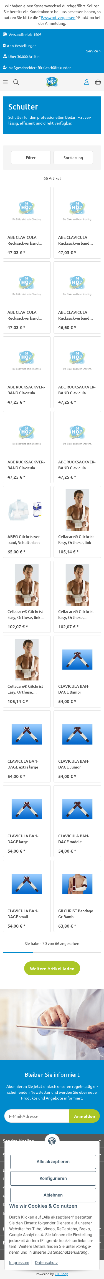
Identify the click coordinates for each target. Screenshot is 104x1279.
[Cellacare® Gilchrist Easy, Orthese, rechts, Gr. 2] (27, 660)
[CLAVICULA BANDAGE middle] (77, 809)
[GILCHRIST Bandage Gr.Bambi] (77, 884)
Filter (31, 157)
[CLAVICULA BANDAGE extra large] (27, 734)
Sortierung (73, 157)
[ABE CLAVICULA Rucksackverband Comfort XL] (77, 285)
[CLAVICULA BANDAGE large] (27, 809)
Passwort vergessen (58, 17)
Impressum (19, 1262)
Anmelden (84, 1116)
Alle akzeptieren (53, 1161)
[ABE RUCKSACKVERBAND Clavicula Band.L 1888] (27, 360)
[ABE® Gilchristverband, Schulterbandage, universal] (27, 510)
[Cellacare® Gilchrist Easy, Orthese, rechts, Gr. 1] (77, 585)
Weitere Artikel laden (52, 968)
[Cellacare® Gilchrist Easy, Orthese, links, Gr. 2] (27, 585)
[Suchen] (16, 82)
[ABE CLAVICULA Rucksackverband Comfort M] (77, 211)
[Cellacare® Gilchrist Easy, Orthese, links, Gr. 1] (77, 510)
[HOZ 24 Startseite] (52, 81)
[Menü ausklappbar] (5, 82)
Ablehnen (53, 1195)
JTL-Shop (61, 1273)
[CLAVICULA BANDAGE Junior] (77, 734)
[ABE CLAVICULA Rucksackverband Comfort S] (27, 285)
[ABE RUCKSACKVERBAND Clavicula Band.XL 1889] (77, 435)
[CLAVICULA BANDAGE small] (27, 884)
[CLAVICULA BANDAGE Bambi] (77, 660)
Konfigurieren (53, 1178)
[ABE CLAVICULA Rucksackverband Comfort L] (27, 211)
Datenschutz (46, 1262)
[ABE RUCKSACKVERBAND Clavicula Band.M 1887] (77, 360)
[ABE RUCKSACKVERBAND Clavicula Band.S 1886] (27, 435)
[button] (93, 50)
